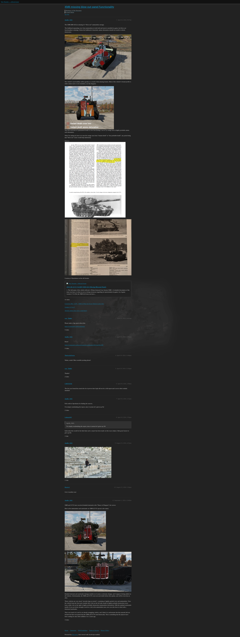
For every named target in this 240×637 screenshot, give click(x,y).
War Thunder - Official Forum (77, 283)
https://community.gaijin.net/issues (75, 326)
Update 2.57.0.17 (70, 307)
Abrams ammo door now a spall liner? (76, 310)
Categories (73, 630)
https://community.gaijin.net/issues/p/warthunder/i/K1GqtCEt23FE (84, 345)
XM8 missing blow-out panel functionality (89, 6)
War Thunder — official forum (10, 2)
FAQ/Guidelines (82, 630)
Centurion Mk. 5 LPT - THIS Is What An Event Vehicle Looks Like (84, 304)
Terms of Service (94, 630)
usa (65, 14)
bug (68, 14)
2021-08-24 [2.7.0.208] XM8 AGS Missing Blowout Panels (86, 287)
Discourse (75, 634)
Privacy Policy (105, 630)
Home (66, 630)
